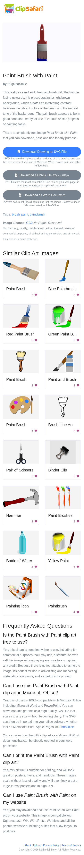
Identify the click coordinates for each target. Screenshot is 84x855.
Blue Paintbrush (62, 289)
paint (24, 214)
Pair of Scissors (19, 470)
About (27, 845)
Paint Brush (16, 289)
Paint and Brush (62, 379)
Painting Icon (17, 606)
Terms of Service (71, 845)
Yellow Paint (58, 561)
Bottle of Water (19, 561)
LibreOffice (66, 727)
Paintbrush (57, 606)
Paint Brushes (60, 515)
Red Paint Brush (20, 334)
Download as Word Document (43, 195)
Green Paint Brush (64, 334)
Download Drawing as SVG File (43, 151)
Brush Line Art (60, 425)
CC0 (29, 222)
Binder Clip (57, 470)
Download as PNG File (43, 175)
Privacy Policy (51, 845)
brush (16, 214)
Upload (37, 845)
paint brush (37, 214)
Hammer (13, 515)
